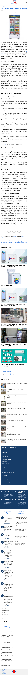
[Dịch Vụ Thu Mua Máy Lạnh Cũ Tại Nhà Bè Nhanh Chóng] (14, 356)
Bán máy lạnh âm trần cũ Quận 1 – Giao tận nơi (16, 427)
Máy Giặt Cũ (5, 456)
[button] (2, 2)
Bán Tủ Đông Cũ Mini (6, 285)
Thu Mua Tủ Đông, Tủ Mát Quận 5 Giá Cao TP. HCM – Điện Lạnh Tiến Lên (13, 345)
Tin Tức (3, 6)
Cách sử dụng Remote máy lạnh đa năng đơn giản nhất (16, 440)
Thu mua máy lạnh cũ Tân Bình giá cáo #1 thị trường (6, 660)
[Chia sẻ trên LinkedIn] (20, 232)
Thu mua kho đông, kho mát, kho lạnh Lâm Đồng (7, 656)
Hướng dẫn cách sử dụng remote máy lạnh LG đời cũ (17, 396)
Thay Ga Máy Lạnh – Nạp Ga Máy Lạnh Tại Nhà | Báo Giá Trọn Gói (17, 384)
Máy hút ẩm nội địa (6, 459)
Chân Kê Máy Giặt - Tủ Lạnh (8, 472)
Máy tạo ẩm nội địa (6, 463)
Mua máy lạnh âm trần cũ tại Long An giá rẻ (17, 414)
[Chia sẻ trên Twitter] (13, 232)
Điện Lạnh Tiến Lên (17, 12)
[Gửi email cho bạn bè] (15, 232)
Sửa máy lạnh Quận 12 (5, 665)
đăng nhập (8, 374)
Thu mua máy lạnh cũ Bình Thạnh (6, 639)
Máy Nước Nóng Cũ (6, 469)
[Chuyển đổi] (23, 452)
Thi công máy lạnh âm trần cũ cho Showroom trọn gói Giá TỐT (14, 433)
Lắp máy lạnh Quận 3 (5, 642)
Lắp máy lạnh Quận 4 (5, 662)
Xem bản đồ (7, 523)
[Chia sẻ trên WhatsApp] (8, 232)
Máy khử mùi (5, 461)
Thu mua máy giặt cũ (5, 649)
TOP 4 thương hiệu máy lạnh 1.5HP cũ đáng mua (17, 390)
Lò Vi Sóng (4, 475)
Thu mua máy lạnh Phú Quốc (7, 647)
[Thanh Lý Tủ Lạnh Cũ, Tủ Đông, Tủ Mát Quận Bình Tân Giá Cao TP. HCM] (14, 295)
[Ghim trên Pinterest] (18, 232)
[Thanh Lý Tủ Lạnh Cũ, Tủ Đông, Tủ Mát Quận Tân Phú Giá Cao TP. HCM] (14, 256)
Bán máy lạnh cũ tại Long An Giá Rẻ (15, 420)
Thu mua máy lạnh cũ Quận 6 (6, 653)
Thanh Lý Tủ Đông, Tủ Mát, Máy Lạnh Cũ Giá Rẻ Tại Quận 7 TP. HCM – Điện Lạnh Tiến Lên (14, 325)
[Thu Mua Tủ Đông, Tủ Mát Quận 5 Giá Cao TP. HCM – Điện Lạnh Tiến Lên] (14, 335)
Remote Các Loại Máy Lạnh (8, 482)
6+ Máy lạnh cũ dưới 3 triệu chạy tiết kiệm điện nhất (16, 402)
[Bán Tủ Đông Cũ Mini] (14, 276)
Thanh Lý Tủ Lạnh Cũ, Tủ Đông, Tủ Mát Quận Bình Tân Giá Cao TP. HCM (13, 304)
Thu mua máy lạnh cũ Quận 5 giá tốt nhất (6, 632)
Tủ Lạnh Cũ (4, 467)
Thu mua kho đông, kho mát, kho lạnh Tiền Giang (7, 636)
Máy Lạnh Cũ (5, 452)
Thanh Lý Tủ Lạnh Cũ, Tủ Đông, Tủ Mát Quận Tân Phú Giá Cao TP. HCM (13, 266)
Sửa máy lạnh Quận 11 (5, 644)
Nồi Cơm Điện (5, 479)
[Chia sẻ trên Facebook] (10, 232)
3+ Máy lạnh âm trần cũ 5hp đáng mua (16, 408)
